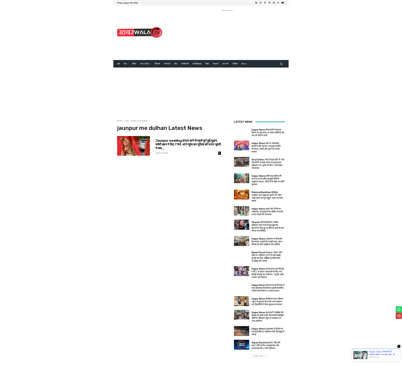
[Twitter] (269, 3)
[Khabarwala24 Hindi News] (139, 32)
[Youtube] (282, 3)
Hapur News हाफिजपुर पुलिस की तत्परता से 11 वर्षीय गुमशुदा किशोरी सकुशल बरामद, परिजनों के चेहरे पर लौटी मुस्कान (268, 180)
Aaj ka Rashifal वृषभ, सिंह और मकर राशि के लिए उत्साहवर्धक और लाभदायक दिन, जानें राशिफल (266, 345)
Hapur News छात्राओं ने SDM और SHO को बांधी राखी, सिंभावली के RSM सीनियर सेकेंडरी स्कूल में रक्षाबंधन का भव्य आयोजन (268, 316)
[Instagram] (274, 3)
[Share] (399, 316)
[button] (281, 64)
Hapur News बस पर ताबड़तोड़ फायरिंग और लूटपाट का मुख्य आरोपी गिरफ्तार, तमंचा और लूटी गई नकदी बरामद (266, 147)
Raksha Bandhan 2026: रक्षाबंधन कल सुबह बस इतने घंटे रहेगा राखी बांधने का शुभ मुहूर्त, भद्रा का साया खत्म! (267, 196)
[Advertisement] (227, 34)
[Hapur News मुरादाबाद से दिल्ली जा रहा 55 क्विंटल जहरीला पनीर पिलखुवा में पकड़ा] (241, 331)
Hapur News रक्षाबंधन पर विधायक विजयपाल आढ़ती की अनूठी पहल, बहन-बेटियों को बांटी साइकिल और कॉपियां (267, 241)
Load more (258, 356)
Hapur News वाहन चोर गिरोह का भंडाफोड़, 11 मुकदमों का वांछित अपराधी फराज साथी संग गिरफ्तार (267, 211)
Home (120, 120)
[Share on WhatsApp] (399, 309)
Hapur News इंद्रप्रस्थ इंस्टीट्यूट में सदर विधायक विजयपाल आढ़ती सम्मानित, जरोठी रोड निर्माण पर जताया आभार (268, 288)
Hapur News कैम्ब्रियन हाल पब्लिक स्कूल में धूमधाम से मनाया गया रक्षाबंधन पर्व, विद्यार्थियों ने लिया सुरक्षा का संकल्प (267, 301)
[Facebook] (265, 3)
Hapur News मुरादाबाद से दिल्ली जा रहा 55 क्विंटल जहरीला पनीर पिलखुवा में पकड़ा (268, 331)
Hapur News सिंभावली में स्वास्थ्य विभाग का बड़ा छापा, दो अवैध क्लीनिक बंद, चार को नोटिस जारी (268, 132)
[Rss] (256, 3)
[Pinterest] (278, 3)
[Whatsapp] (260, 3)
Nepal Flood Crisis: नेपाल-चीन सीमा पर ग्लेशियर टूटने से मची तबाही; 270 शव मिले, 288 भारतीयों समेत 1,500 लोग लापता (267, 256)
